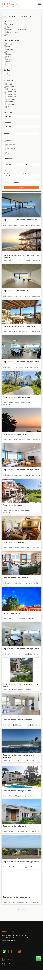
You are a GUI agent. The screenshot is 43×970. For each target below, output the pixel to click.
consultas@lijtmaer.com (9, 940)
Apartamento (10, 49)
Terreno (9, 64)
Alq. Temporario (12, 32)
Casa (8, 46)
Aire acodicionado (12, 149)
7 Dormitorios (11, 104)
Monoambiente (11, 86)
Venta (8, 34)
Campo (9, 59)
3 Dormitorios (11, 94)
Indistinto (9, 24)
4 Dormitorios (11, 96)
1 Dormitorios (11, 89)
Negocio (9, 54)
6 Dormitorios (11, 102)
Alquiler (9, 27)
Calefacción (10, 144)
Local (8, 51)
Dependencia (11, 153)
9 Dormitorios (11, 107)
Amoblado (10, 140)
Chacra (8, 61)
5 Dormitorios (11, 99)
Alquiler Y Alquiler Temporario (17, 29)
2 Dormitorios (11, 91)
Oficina (8, 56)
